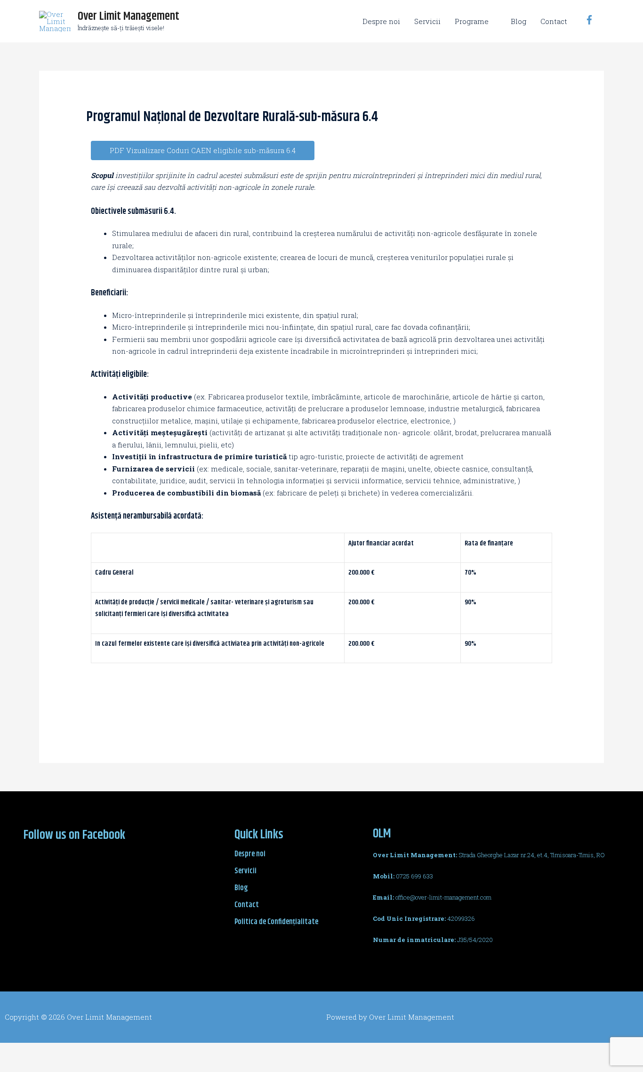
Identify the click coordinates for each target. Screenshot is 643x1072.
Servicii (427, 21)
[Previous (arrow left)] (19, 1066)
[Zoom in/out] (137, 1051)
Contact (553, 21)
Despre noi (381, 21)
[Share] (58, 1051)
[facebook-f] (591, 19)
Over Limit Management (128, 16)
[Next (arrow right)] (58, 1066)
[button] (202, 150)
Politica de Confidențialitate (276, 922)
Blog (518, 21)
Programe (472, 21)
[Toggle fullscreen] (98, 1051)
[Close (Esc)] (19, 1051)
